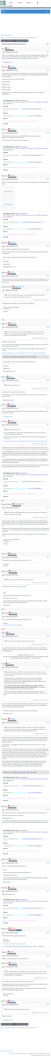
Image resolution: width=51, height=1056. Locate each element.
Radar (11, 2)
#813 (48, 557)
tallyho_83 (12, 242)
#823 (48, 955)
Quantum (12, 66)
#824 (48, 966)
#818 (48, 722)
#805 (48, 246)
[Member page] (37, 3)
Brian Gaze (13, 928)
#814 (48, 574)
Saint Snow (13, 571)
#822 (48, 932)
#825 (48, 1004)
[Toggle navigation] (47, 11)
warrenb (12, 404)
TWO (3, 11)
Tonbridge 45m (7, 416)
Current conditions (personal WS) (11, 625)
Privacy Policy (12, 1053)
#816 (48, 636)
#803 (48, 133)
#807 (48, 290)
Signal (20, 2)
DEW (9, 663)
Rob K (9, 632)
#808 (48, 327)
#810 (48, 408)
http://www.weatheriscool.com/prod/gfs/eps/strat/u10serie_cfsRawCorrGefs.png (22, 353)
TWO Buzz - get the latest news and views (13, 944)
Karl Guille (12, 553)
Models (29, 2)
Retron (10, 376)
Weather (14, 37)
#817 (48, 667)
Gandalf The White (19, 286)
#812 (48, 507)
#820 (48, 863)
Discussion (7, 37)
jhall (8, 48)
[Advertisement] (25, 24)
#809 (48, 380)
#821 (48, 891)
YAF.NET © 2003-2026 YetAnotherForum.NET (39, 1053)
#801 (48, 52)
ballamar (12, 272)
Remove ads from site (6, 35)
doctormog (14, 612)
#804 (48, 179)
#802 (48, 70)
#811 (48, 424)
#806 (48, 276)
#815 (48, 616)
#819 (48, 809)
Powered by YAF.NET (22, 1053)
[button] (2, 40)
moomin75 (13, 963)
